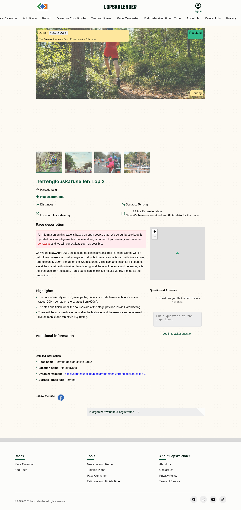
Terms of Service (169, 481)
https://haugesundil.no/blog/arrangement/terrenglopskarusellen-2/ (105, 373)
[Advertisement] (120, 125)
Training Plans (96, 469)
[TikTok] (222, 499)
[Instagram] (203, 499)
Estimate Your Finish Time (103, 481)
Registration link (52, 196)
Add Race (21, 469)
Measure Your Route (100, 464)
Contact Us (166, 469)
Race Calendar (24, 464)
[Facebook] (193, 499)
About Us (165, 464)
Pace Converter (97, 475)
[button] (177, 253)
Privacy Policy (168, 475)
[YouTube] (213, 499)
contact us (44, 243)
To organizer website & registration (111, 412)
